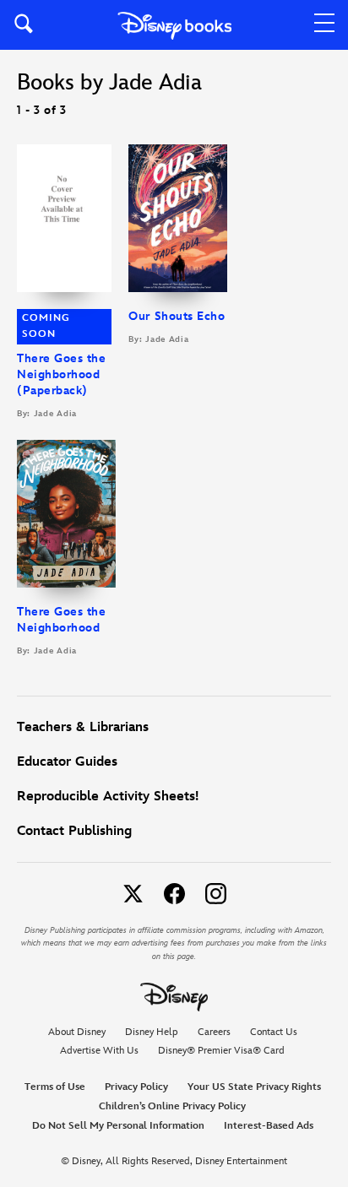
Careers (214, 1032)
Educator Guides (67, 762)
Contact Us (273, 1032)
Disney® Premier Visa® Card (221, 1050)
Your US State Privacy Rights (254, 1087)
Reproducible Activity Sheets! (107, 797)
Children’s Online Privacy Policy (172, 1106)
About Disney (77, 1032)
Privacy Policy (136, 1087)
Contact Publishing (74, 831)
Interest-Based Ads (268, 1125)
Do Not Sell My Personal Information (118, 1126)
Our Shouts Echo (176, 316)
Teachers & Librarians (83, 727)
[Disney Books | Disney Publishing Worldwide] (174, 25)
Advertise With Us (99, 1050)
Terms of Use (54, 1087)
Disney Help (151, 1032)
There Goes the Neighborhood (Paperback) (61, 374)
